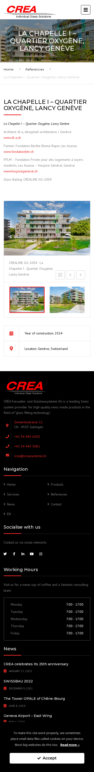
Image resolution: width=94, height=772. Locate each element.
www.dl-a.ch (12, 137)
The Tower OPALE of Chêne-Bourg (34, 698)
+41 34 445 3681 (27, 446)
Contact (56, 504)
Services (13, 494)
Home (8, 69)
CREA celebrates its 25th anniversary (36, 664)
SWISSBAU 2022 (18, 681)
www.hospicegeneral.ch (21, 171)
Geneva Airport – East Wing (28, 716)
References (35, 69)
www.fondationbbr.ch (19, 151)
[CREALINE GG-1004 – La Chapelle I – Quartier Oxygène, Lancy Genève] (27, 300)
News (11, 504)
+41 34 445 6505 (27, 436)
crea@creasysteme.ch (30, 456)
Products (57, 484)
